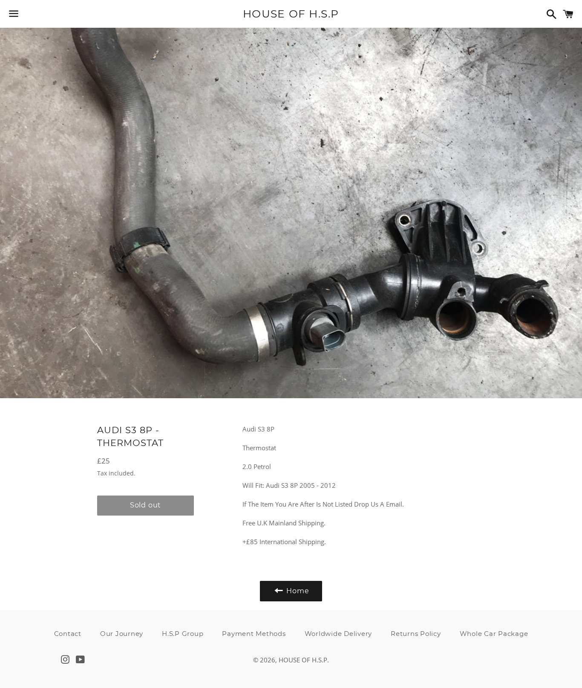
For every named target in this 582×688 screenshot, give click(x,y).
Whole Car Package (494, 634)
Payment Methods (253, 634)
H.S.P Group (182, 634)
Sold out (145, 505)
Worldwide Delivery (338, 634)
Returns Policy (416, 634)
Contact (67, 634)
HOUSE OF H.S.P (291, 13)
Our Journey (121, 634)
